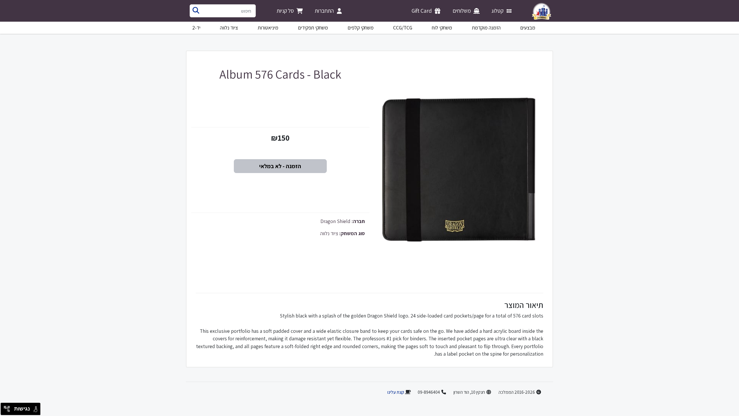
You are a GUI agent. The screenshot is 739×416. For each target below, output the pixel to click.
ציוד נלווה (229, 27)
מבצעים (527, 27)
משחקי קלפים (361, 27)
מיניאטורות (268, 27)
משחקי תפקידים (313, 27)
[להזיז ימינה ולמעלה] (8, 407)
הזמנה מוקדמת (486, 27)
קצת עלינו (395, 392)
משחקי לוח (442, 27)
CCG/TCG (402, 27)
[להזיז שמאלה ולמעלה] (5, 407)
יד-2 (196, 27)
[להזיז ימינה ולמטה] (8, 410)
